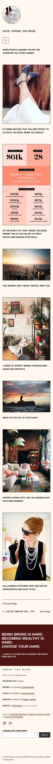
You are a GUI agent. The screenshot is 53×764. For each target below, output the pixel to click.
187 (13, 611)
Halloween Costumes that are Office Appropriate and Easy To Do (25, 587)
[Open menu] (6, 40)
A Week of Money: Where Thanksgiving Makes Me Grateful (25, 367)
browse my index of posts (39, 714)
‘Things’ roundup (29, 699)
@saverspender (27, 687)
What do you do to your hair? (20, 418)
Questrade (17, 706)
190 (26, 611)
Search (45, 735)
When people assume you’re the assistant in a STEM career (21, 51)
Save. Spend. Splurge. (20, 31)
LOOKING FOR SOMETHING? (15, 731)
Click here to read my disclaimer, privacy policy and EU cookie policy (26, 758)
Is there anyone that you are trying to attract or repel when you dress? (26, 131)
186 (8, 611)
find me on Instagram (14, 717)
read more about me (18, 714)
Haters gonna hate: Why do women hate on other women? (26, 499)
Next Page (45, 611)
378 (32, 611)
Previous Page (10, 603)
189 (21, 611)
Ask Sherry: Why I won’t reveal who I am (26, 286)
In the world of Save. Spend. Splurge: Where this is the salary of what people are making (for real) (25, 233)
